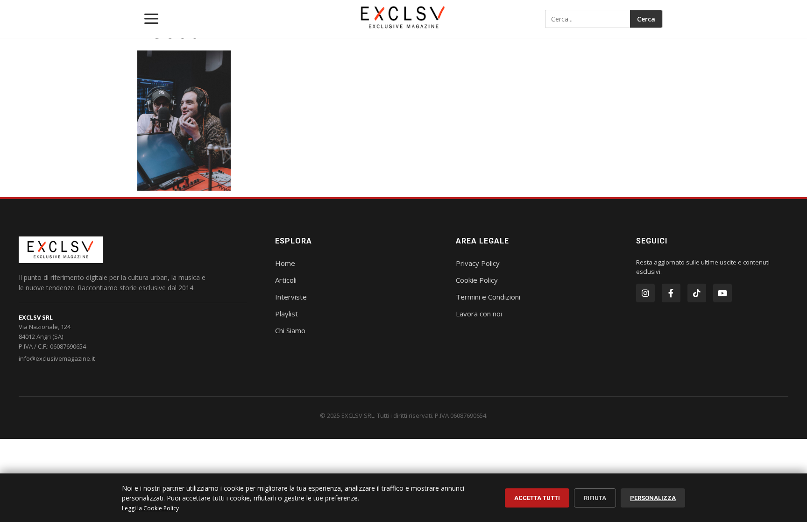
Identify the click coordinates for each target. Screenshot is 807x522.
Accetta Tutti (537, 497)
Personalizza (653, 497)
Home (285, 263)
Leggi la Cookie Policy (150, 508)
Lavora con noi (479, 313)
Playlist (286, 313)
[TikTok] (696, 293)
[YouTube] (722, 293)
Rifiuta (595, 497)
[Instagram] (645, 293)
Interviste (291, 296)
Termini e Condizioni (488, 296)
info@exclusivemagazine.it (57, 358)
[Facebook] (671, 293)
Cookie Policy (477, 280)
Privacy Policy (478, 263)
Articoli (286, 280)
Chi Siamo (290, 330)
